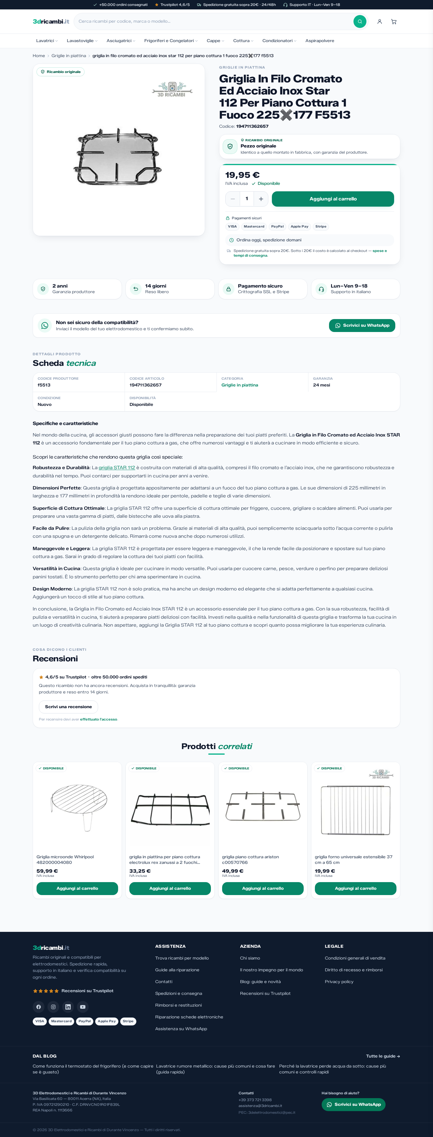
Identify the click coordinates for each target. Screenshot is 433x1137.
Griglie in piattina (69, 55)
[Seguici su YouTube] (83, 1007)
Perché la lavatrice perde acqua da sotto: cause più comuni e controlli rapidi (332, 1069)
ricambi (51, 21)
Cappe (213, 40)
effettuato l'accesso (98, 719)
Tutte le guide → (383, 1056)
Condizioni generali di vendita (355, 958)
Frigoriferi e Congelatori (169, 40)
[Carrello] (393, 21)
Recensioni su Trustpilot (265, 993)
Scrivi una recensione (68, 706)
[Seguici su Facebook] (38, 1007)
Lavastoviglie (80, 40)
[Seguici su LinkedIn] (68, 1007)
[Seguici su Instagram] (53, 1007)
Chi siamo (250, 958)
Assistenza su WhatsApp (181, 1028)
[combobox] (216, 21)
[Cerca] (359, 21)
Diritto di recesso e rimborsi (354, 969)
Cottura (241, 40)
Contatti (163, 981)
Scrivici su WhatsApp (366, 325)
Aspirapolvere (319, 40)
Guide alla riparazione (177, 969)
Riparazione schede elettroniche (189, 1017)
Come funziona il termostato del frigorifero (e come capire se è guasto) (93, 1069)
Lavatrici (45, 40)
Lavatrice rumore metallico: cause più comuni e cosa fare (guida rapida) (215, 1069)
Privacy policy (339, 981)
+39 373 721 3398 (255, 1100)
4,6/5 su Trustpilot (65, 677)
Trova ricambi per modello (182, 958)
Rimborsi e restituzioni (178, 1005)
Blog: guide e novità (260, 981)
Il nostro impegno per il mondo (271, 969)
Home (39, 55)
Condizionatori (277, 40)
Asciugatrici (119, 40)
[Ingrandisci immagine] (119, 149)
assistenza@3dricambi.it (260, 1105)
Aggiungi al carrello (333, 199)
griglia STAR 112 (117, 467)
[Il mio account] (379, 21)
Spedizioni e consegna (178, 993)
